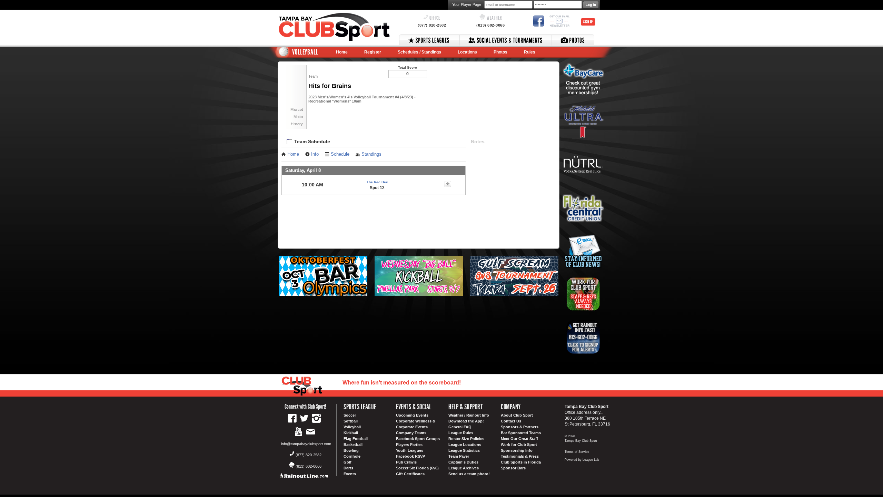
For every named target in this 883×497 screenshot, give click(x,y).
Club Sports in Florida (521, 462)
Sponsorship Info (517, 450)
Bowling (351, 450)
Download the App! (466, 421)
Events (350, 474)
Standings (371, 154)
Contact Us (511, 421)
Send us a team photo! (469, 474)
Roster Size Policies (466, 439)
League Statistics (464, 450)
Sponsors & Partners (519, 427)
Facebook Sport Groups (418, 439)
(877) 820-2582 (432, 25)
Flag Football (356, 439)
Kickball (351, 433)
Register (372, 52)
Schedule (340, 154)
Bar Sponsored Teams (521, 433)
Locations (467, 52)
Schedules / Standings (419, 52)
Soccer (350, 415)
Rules (529, 52)
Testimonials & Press (520, 456)
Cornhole (352, 456)
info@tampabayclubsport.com (306, 444)
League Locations (464, 444)
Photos (500, 52)
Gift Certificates (410, 474)
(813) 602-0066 (490, 25)
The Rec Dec (377, 182)
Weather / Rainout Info (468, 415)
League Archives (463, 468)
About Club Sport (517, 415)
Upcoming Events (412, 415)
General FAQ (460, 427)
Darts (348, 468)
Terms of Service (577, 452)
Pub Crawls (406, 462)
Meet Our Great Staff (519, 439)
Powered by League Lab (582, 459)
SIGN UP (588, 22)
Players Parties (409, 444)
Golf (347, 462)
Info (315, 154)
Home (342, 52)
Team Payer (458, 456)
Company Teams (411, 433)
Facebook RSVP (410, 456)
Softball (351, 421)
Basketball (353, 444)
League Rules (460, 433)
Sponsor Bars (513, 468)
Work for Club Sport (519, 444)
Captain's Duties (463, 462)
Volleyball (352, 427)
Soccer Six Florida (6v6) (417, 468)
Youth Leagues (409, 450)
